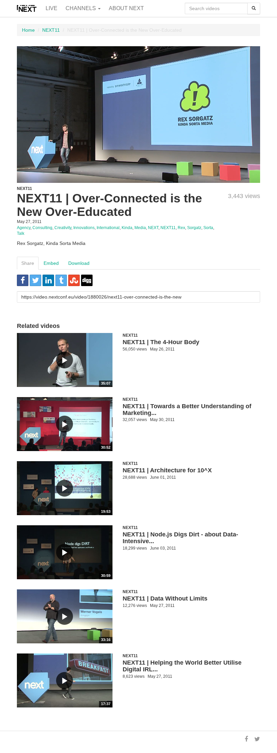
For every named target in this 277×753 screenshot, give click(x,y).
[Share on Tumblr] (61, 280)
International (108, 227)
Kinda (127, 227)
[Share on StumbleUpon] (74, 280)
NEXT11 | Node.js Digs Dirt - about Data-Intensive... (180, 538)
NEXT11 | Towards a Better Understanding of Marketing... (187, 409)
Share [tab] (27, 263)
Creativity (62, 227)
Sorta (208, 227)
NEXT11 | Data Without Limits (165, 598)
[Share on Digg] (87, 280)
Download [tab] (79, 263)
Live (51, 8)
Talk (20, 233)
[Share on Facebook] (22, 280)
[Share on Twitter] (35, 280)
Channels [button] (81, 8)
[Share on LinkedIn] (48, 280)
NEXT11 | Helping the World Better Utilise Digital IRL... (182, 666)
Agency (23, 227)
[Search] (253, 8)
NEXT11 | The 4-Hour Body (161, 342)
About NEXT (126, 8)
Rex (181, 227)
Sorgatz (194, 227)
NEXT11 (51, 30)
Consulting (42, 227)
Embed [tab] (51, 263)
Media (140, 227)
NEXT (153, 227)
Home (28, 30)
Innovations (84, 227)
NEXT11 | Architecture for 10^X (167, 470)
